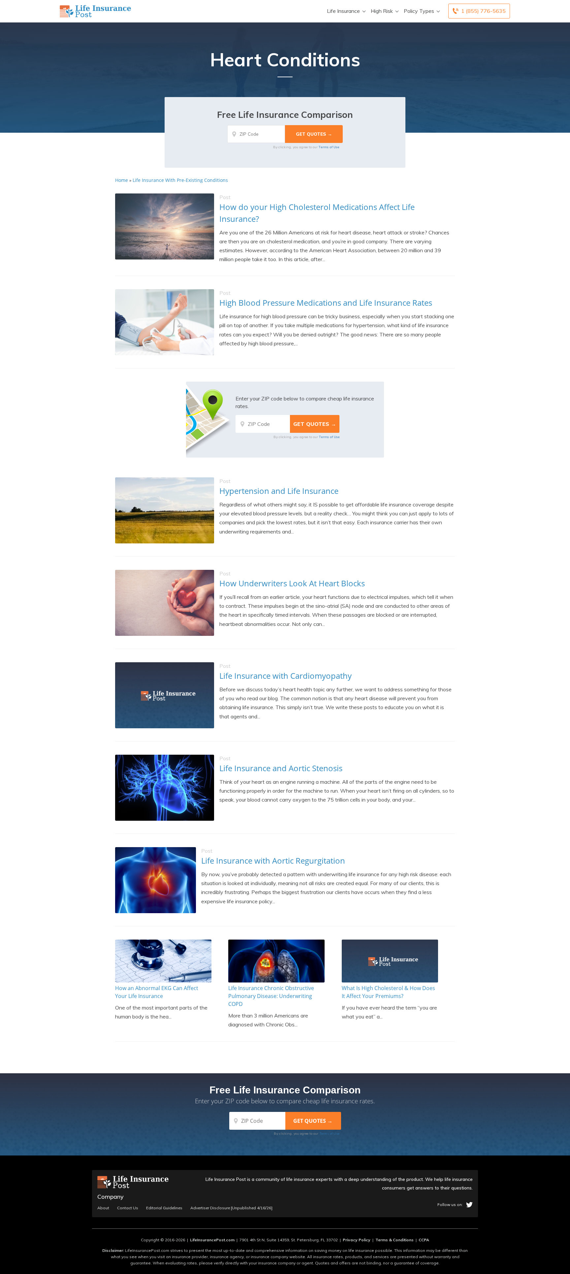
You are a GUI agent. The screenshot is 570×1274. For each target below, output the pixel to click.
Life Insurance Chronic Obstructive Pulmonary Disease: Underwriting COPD (271, 996)
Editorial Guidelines (164, 1208)
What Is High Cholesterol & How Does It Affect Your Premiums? (388, 992)
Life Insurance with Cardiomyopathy (285, 675)
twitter (469, 1204)
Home (121, 180)
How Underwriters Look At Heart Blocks (292, 583)
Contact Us (127, 1208)
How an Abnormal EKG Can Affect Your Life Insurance (156, 992)
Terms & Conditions (394, 1239)
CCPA (424, 1239)
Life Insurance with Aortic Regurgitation (273, 860)
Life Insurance (343, 11)
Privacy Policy (356, 1239)
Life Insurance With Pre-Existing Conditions (180, 180)
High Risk (382, 11)
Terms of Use (329, 147)
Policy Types (419, 11)
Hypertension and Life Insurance (278, 490)
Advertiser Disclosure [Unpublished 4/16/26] (231, 1208)
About (103, 1208)
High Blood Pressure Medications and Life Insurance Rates (325, 302)
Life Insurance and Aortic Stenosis (280, 768)
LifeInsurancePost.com (212, 1239)
